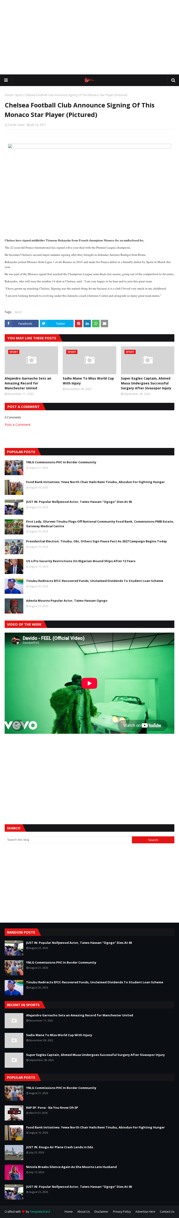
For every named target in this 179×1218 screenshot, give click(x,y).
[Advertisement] (89, 37)
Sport (18, 95)
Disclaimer (101, 1212)
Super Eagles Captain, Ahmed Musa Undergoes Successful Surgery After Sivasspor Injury (146, 383)
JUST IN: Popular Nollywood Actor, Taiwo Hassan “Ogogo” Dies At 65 (79, 502)
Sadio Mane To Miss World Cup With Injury (88, 380)
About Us (83, 1212)
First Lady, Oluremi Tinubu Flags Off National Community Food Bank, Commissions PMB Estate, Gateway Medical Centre (100, 523)
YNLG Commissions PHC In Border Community (61, 462)
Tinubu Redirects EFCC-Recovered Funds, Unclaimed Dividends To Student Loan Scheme (94, 581)
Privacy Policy (122, 1212)
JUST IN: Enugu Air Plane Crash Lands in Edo (59, 1147)
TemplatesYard (40, 1212)
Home (9, 95)
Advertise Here (145, 1212)
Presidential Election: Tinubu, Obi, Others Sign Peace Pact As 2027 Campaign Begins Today (96, 541)
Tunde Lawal (16, 125)
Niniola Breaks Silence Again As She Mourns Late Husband (71, 1167)
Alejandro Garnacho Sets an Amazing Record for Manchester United (28, 383)
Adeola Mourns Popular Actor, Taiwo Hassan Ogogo (66, 600)
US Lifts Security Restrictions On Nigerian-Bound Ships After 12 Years (80, 561)
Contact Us (167, 1212)
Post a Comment (18, 424)
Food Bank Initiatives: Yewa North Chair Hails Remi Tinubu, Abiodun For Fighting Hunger (95, 482)
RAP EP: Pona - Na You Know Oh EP (52, 1107)
